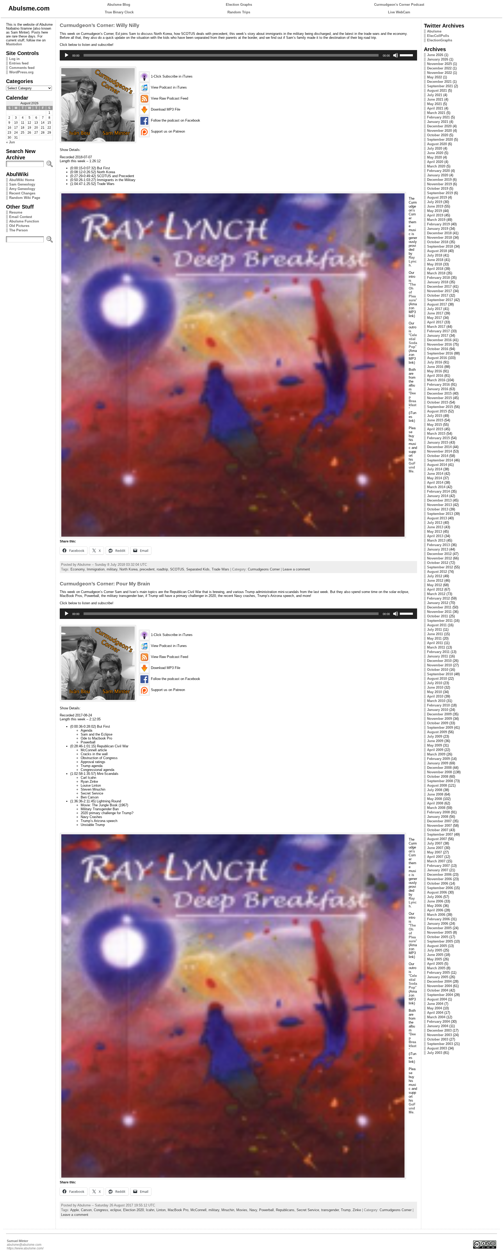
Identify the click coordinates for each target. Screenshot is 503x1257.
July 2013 (434, 523)
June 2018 (435, 260)
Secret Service (308, 1210)
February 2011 (438, 652)
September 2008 (440, 781)
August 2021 (437, 90)
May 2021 (434, 104)
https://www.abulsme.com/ (25, 1248)
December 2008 (439, 768)
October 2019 (437, 189)
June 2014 (435, 474)
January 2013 (437, 549)
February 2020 (438, 171)
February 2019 (438, 224)
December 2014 (439, 447)
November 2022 (439, 73)
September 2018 (440, 246)
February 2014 (438, 491)
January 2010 (437, 710)
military (112, 569)
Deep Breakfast (412, 399)
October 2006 (437, 883)
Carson (86, 1210)
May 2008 (434, 799)
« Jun (10, 142)
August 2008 (437, 785)
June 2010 (435, 687)
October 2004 (437, 990)
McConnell (198, 1210)
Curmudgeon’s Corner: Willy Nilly (99, 25)
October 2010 (437, 670)
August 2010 (437, 679)
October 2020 (437, 135)
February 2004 (438, 1022)
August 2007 (437, 839)
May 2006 (434, 906)
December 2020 (439, 126)
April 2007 (435, 857)
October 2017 (437, 295)
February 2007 (438, 866)
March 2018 (436, 273)
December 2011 (439, 607)
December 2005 (439, 928)
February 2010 (438, 705)
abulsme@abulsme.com (24, 1245)
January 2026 (437, 59)
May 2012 (434, 585)
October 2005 (437, 937)
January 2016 (437, 389)
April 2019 (435, 215)
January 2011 (437, 656)
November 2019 (439, 184)
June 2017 (435, 313)
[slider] (407, 54)
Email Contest (20, 217)
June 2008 (435, 794)
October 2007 (437, 830)
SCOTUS (177, 569)
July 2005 (434, 950)
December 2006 (439, 875)
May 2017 (434, 318)
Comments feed (22, 68)
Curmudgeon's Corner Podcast (399, 5)
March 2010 (436, 701)
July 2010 (434, 683)
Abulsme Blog (118, 5)
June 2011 (435, 634)
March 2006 (436, 915)
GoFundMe (412, 467)
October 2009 (437, 723)
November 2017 (439, 291)
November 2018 (439, 238)
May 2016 (434, 371)
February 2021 (438, 117)
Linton (161, 1210)
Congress (101, 1210)
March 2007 (436, 861)
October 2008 (437, 777)
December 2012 (439, 554)
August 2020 (437, 144)
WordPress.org (21, 72)
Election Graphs (239, 5)
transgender (330, 1210)
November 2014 (439, 451)
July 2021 (434, 95)
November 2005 (439, 932)
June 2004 (435, 1004)
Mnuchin (227, 1210)
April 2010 (435, 696)
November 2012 (439, 558)
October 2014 (437, 456)
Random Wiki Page (24, 198)
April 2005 (435, 964)
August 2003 (437, 1048)
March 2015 (436, 434)
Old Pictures (19, 226)
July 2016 (434, 362)
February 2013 (438, 545)
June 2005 (435, 955)
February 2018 (438, 278)
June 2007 (435, 848)
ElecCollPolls (438, 36)
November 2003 (439, 1035)
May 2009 (434, 745)
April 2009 (435, 750)
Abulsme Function (24, 221)
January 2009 (437, 763)
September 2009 (440, 728)
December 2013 (439, 500)
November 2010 (439, 665)
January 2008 (437, 817)
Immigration (96, 569)
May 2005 (434, 959)
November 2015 (439, 398)
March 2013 (436, 540)
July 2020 (434, 148)
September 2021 (440, 86)
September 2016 (440, 353)
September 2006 (440, 888)
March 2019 (436, 220)
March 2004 (436, 1017)
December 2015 (439, 393)
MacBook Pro (178, 1210)
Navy (253, 1210)
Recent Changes (22, 193)
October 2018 (437, 242)
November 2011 (439, 612)
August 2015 (437, 411)
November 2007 (439, 826)
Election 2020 (133, 1210)
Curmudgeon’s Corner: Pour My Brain (105, 583)
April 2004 (435, 1013)
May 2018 (434, 264)
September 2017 (440, 300)
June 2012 (435, 581)
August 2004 (437, 999)
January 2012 (437, 603)
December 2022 (439, 68)
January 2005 (437, 977)
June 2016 (435, 367)
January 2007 (437, 870)
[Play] (66, 55)
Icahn (150, 1210)
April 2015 (435, 429)
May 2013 (434, 532)
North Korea (128, 569)
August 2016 (437, 358)
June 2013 (435, 527)
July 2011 (434, 630)
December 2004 (439, 981)
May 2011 (434, 638)
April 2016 (435, 376)
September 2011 (440, 621)
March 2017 (436, 327)
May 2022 (434, 77)
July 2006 (434, 897)
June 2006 (435, 901)
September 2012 (440, 567)
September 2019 (440, 193)
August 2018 (437, 251)
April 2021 (435, 108)
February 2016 (438, 385)
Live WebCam (399, 12)
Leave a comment (296, 569)
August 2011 (437, 625)
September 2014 (440, 460)
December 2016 (439, 340)
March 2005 (436, 968)
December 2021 (439, 82)
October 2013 (437, 509)
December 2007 (439, 821)
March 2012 (436, 594)
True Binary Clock (119, 12)
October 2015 (437, 402)
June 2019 (435, 206)
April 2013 (435, 536)
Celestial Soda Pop (413, 341)
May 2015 (434, 425)
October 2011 (437, 616)
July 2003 (434, 1053)
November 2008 (439, 772)
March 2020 (436, 166)
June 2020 (435, 153)
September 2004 (440, 995)
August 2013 (437, 518)
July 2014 (434, 469)
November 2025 (439, 64)
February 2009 (438, 759)
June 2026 (435, 55)
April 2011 (435, 643)
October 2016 (437, 349)
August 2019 (437, 197)
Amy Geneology (22, 189)
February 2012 (438, 598)
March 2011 (436, 647)
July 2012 (434, 576)
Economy (77, 569)
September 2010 (440, 674)
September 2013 (440, 514)
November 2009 (439, 719)
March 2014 (436, 487)
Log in (14, 59)
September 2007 (440, 834)
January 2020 (437, 175)
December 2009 (439, 714)
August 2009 (437, 732)
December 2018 (439, 233)
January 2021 (437, 122)
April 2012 (435, 589)
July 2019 (434, 202)
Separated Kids (198, 569)
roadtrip (162, 569)
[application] (238, 55)
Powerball (266, 1210)
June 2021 (435, 99)
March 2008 (436, 808)
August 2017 (437, 304)
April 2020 (435, 162)
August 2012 (437, 572)
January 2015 (437, 442)
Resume (15, 212)
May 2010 (434, 692)
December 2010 (439, 661)
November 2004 (439, 986)
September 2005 (440, 941)
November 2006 (439, 879)
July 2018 (434, 255)
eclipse (115, 1210)
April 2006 (435, 910)
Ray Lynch (413, 261)
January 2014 (437, 496)
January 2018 (437, 282)
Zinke (357, 1210)
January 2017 (437, 336)
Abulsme (434, 31)
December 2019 (439, 180)
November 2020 (439, 131)
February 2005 (438, 973)
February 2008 (438, 812)
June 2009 (435, 741)
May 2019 (434, 211)
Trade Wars (220, 569)
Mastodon (14, 44)
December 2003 (439, 1030)
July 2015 (434, 416)
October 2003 (437, 1039)
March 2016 (436, 380)
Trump (346, 1210)
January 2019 (437, 229)
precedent (147, 569)
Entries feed (19, 63)
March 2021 (436, 113)
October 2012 (437, 563)
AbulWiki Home (21, 180)
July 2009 (434, 736)
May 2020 (434, 157)
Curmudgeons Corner (264, 569)
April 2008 (435, 803)
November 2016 (439, 344)
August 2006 (437, 892)
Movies (241, 1210)
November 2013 (439, 505)
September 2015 (440, 407)
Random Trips (238, 12)
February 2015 (438, 438)
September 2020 (440, 140)
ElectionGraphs (439, 40)
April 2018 (435, 269)
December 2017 (439, 287)
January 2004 (437, 1026)
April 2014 (435, 483)
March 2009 (436, 754)
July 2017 (434, 309)
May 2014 (434, 478)
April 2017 (435, 322)
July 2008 (434, 790)
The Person (18, 230)
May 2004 (434, 1008)
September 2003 (440, 1044)
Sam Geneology (22, 184)
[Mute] (395, 55)
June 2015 (435, 420)
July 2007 (434, 843)
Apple (74, 1210)
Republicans (285, 1210)
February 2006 (438, 919)
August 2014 (437, 465)
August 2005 (437, 946)
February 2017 (438, 331)
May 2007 (434, 852)
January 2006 (437, 924)
